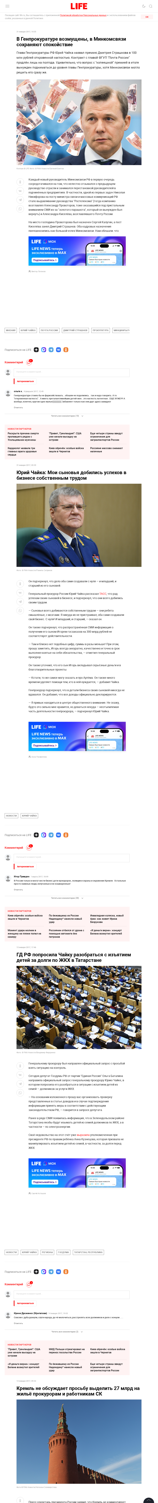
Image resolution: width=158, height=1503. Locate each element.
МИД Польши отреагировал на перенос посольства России (67, 1350)
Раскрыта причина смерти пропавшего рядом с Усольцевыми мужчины (23, 437)
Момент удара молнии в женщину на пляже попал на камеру (24, 933)
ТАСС (102, 594)
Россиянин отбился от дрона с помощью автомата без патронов (66, 933)
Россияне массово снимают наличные (106, 449)
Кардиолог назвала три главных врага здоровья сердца (22, 451)
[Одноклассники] (66, 350)
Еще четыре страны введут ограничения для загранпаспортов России (106, 437)
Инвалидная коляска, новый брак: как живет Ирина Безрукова (107, 919)
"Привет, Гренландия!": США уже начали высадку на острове (65, 437)
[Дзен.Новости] (36, 350)
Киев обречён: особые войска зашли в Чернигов (66, 449)
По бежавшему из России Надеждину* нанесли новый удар (65, 919)
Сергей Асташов (38, 1193)
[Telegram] (51, 350)
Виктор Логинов (38, 271)
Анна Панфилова (39, 757)
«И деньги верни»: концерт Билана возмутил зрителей (106, 932)
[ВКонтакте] (58, 350)
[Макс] (44, 350)
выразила (83, 1135)
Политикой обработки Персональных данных (83, 15)
